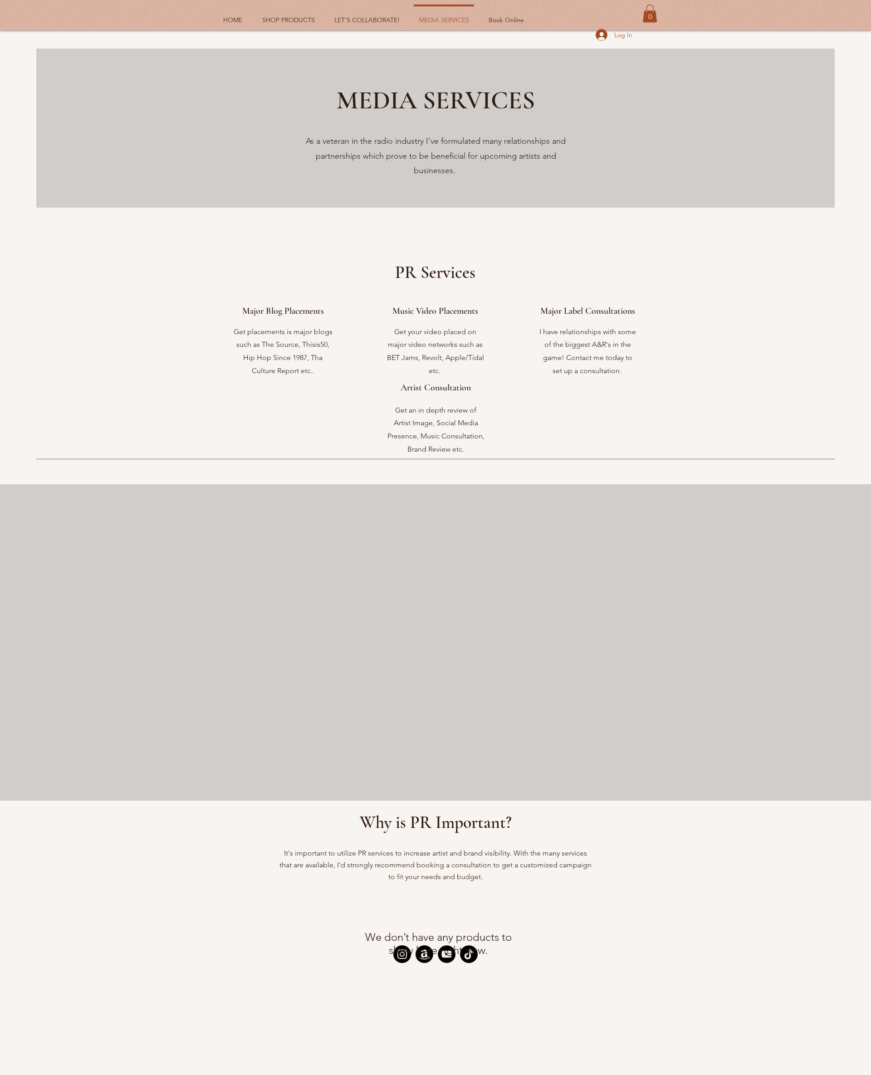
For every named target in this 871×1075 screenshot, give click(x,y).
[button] (649, 13)
